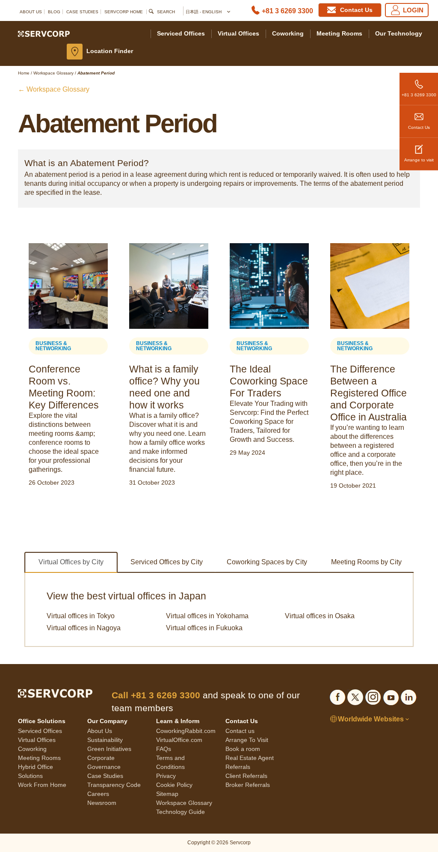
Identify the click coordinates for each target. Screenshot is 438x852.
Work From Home (42, 784)
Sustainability (105, 739)
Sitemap (167, 793)
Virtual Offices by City (71, 562)
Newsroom (101, 802)
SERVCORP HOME (123, 11)
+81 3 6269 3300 (287, 11)
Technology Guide (180, 811)
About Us (31, 11)
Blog (54, 11)
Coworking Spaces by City (267, 562)
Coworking (288, 33)
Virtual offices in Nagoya (84, 628)
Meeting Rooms (339, 33)
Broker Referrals (247, 784)
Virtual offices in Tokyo (81, 616)
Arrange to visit (419, 160)
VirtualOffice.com (179, 739)
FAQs (163, 748)
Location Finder (109, 51)
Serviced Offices (181, 33)
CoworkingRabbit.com (186, 730)
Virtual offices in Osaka (320, 616)
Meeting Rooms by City (366, 562)
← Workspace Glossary (53, 89)
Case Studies (82, 11)
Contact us (240, 730)
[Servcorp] (44, 33)
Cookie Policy (174, 784)
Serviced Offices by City (166, 562)
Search (166, 11)
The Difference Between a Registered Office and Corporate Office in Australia (368, 393)
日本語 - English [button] (204, 11)
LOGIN (413, 10)
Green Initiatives (109, 748)
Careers (98, 793)
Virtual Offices (238, 33)
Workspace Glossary (184, 802)
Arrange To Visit (246, 739)
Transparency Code (114, 784)
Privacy (166, 775)
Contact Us (419, 127)
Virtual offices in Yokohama (207, 616)
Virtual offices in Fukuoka (204, 628)
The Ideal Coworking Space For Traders (269, 381)
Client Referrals (246, 775)
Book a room (242, 748)
